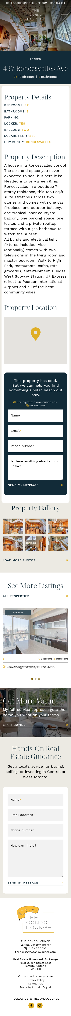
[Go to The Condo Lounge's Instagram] (40, 1005)
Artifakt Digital (41, 987)
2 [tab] (36, 679)
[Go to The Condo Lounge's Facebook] (31, 1005)
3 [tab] (39, 679)
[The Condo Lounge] (35, 14)
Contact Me (35, 983)
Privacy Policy (35, 980)
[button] (64, 15)
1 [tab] (32, 679)
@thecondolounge (44, 999)
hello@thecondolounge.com (26, 3)
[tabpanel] (35, 638)
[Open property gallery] (13, 526)
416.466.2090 (57, 3)
